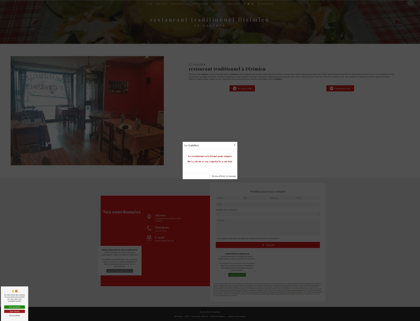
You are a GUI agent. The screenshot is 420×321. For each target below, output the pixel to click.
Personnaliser (14, 315)
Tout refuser (15, 311)
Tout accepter (14, 307)
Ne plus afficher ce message (224, 176)
